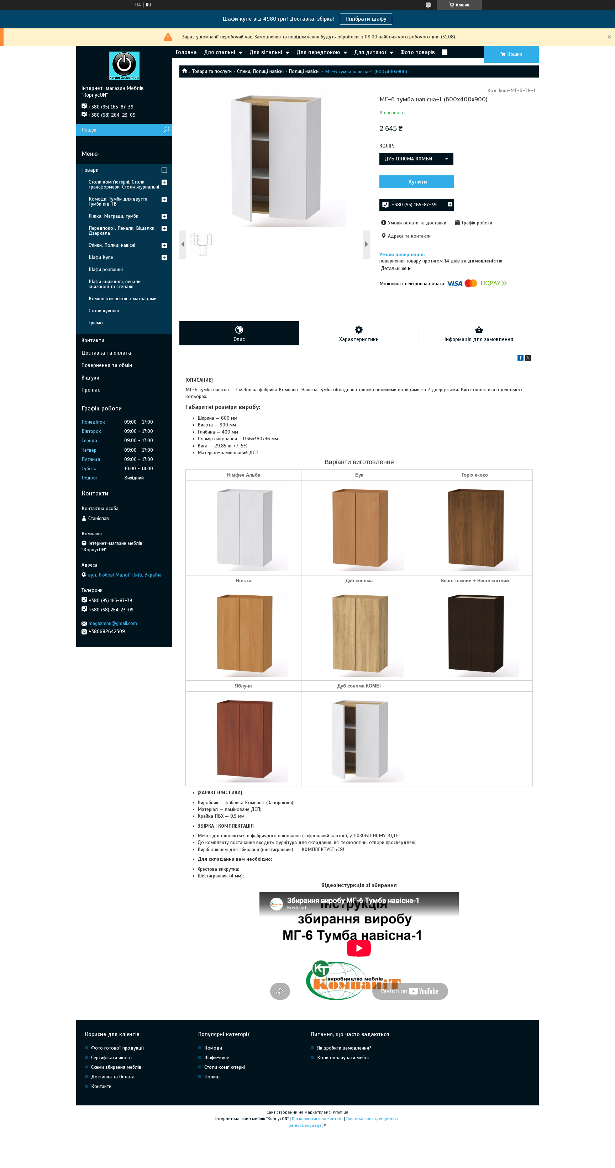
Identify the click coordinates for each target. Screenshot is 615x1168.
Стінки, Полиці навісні (260, 71)
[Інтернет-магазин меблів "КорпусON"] (124, 65)
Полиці (212, 1077)
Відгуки (90, 378)
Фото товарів (417, 52)
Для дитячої (370, 52)
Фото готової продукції (117, 1048)
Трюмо (96, 323)
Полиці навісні (304, 71)
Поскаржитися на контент (317, 1118)
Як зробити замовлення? (344, 1048)
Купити (418, 181)
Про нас (91, 390)
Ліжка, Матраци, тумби (113, 216)
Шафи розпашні (106, 269)
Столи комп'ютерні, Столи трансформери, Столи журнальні (124, 184)
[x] (528, 359)
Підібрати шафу (366, 18)
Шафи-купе (216, 1058)
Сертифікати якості (111, 1058)
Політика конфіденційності (373, 1118)
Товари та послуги (212, 71)
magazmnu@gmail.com (113, 623)
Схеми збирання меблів (116, 1067)
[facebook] (520, 359)
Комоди (213, 1048)
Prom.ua (340, 1112)
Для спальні (219, 52)
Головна (186, 52)
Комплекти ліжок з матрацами (123, 299)
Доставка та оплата (106, 353)
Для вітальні (265, 52)
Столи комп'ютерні (224, 1067)
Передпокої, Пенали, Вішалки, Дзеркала (122, 230)
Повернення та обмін (107, 365)
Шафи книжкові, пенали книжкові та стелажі (115, 284)
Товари (90, 170)
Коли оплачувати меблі (343, 1058)
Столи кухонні (104, 311)
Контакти (93, 340)
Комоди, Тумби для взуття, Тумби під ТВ (118, 201)
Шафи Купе (101, 257)
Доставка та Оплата (113, 1077)
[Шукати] (166, 130)
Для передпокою (318, 52)
